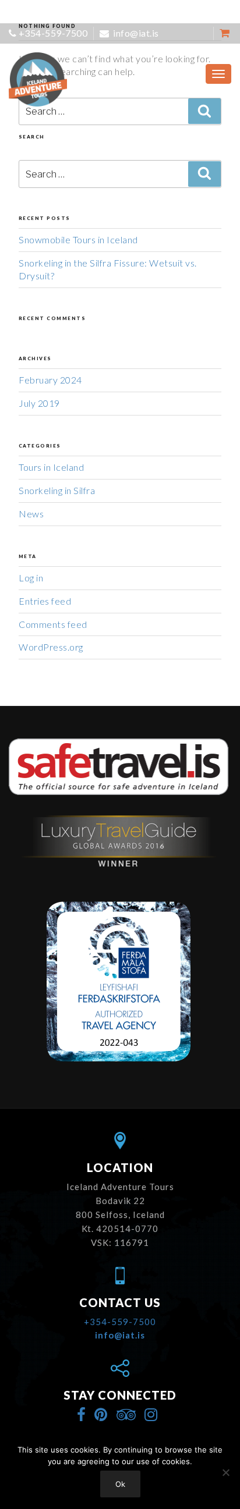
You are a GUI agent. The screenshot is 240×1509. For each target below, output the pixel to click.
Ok (120, 1484)
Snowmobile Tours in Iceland (78, 239)
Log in (31, 577)
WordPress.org (51, 646)
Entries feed (45, 600)
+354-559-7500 (53, 32)
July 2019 (39, 403)
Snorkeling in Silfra (57, 490)
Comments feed (53, 624)
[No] (225, 1472)
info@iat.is (135, 32)
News (31, 513)
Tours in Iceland (51, 467)
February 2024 (50, 379)
